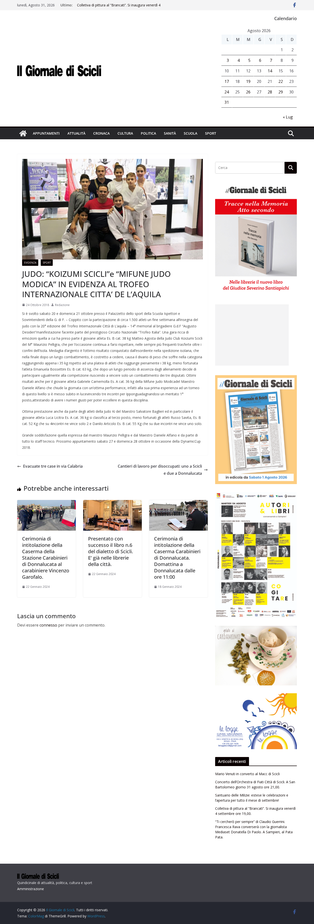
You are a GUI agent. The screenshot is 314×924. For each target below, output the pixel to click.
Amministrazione (30, 888)
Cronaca (101, 133)
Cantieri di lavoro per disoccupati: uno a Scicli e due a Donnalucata (160, 469)
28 (270, 92)
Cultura (125, 133)
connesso (48, 625)
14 (270, 71)
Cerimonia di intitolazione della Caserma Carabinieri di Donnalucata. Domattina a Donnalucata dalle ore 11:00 (177, 557)
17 (226, 81)
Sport (210, 133)
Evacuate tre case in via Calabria (53, 466)
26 (248, 92)
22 (280, 81)
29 (280, 92)
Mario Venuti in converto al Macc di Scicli (247, 773)
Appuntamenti (46, 133)
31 (226, 102)
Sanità (170, 133)
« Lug (288, 117)
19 (248, 81)
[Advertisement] (252, 335)
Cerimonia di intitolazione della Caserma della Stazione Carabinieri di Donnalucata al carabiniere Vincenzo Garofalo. (45, 557)
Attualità (76, 133)
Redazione (62, 305)
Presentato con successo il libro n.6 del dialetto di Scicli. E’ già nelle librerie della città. (110, 551)
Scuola (190, 133)
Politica (148, 133)
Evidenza (30, 262)
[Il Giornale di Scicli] (23, 133)
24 (226, 92)
